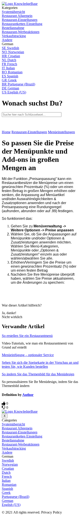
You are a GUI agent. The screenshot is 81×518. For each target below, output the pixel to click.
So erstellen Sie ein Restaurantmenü (27, 336)
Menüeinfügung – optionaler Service (28, 355)
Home (6, 132)
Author (28, 395)
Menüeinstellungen (61, 132)
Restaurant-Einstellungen (29, 132)
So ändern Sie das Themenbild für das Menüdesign (38, 374)
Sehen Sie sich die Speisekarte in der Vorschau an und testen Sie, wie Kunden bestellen (40, 364)
